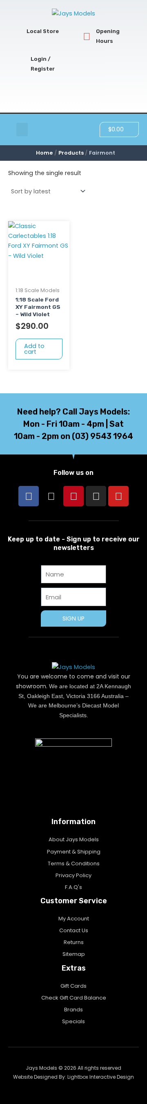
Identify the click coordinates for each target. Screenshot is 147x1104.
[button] (22, 129)
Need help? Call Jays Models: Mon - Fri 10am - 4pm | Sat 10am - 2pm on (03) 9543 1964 (73, 424)
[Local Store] (17, 32)
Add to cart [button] (34, 349)
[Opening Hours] (87, 36)
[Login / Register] (21, 64)
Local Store (43, 31)
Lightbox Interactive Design (100, 1076)
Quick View (39, 275)
